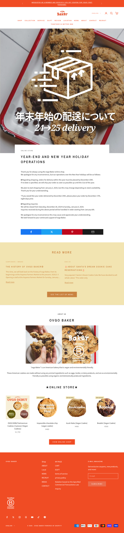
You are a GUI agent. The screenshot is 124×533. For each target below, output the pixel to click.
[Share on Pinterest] (72, 232)
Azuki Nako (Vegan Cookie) (76, 423)
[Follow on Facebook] (7, 517)
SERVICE (41, 21)
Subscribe (97, 484)
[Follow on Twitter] (13, 517)
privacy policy (60, 477)
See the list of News (62, 294)
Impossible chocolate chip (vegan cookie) (47, 424)
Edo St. (68, 262)
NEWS (76, 21)
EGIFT (49, 21)
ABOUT (84, 21)
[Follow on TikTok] (38, 517)
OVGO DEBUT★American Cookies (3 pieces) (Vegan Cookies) (18, 426)
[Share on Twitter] (51, 232)
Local (44, 469)
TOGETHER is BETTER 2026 (62, 24)
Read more (10, 282)
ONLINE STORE (27, 151)
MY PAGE (58, 461)
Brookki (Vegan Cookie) (106, 423)
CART (57, 465)
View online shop (62, 442)
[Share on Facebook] (31, 232)
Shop (44, 461)
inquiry (58, 488)
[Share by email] (93, 232)
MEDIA (44, 482)
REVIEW (58, 21)
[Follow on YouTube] (32, 517)
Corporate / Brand (14, 262)
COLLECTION (30, 21)
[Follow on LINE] (45, 517)
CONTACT (93, 21)
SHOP (20, 21)
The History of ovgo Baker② (25, 266)
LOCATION (67, 21)
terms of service (61, 473)
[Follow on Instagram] (19, 517)
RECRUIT (102, 21)
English (95, 13)
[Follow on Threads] (26, 517)
